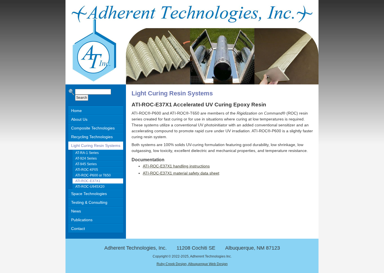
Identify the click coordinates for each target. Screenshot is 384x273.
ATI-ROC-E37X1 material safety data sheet (181, 173)
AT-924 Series (86, 158)
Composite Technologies (93, 128)
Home (76, 110)
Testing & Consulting (89, 202)
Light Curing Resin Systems (95, 145)
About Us (79, 119)
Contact (78, 228)
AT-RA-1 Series (87, 153)
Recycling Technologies (92, 137)
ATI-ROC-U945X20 (90, 187)
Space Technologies (89, 193)
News (76, 211)
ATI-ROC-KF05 (86, 170)
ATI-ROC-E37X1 (87, 181)
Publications (81, 220)
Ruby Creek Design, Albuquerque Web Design (192, 264)
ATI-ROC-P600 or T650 (93, 175)
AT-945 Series (86, 164)
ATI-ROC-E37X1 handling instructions (176, 166)
